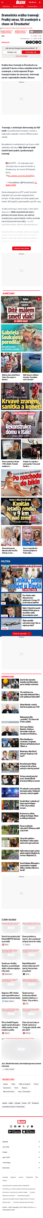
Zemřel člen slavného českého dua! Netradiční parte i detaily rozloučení (29, 682)
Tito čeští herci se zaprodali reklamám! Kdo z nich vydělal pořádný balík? (30, 694)
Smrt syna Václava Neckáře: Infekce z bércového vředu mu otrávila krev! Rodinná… (29, 730)
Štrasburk (35, 1103)
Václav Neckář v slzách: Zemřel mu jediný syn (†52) (29, 705)
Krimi (16, 1088)
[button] (14, 1132)
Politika (4, 616)
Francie (24, 1103)
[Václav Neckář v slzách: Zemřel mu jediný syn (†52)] (10, 708)
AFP (29, 1103)
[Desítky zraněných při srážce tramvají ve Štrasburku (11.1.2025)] (7, 31)
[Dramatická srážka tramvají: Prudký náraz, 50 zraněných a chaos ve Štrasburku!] (16, 28)
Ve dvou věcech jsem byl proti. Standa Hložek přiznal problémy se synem (30, 778)
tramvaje (17, 1103)
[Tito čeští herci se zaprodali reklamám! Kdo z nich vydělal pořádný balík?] (10, 696)
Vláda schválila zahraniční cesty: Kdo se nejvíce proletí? (31, 622)
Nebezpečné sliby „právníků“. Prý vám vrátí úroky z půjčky (29, 719)
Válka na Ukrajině (24, 1084)
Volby (13, 1084)
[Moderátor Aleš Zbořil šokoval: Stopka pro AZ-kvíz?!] (10, 755)
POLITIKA (5, 561)
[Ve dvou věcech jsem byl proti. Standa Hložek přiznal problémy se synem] (10, 780)
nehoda (4, 1103)
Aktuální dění (8, 1079)
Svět (3, 603)
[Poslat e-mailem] (39, 42)
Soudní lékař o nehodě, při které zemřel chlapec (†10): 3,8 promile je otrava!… (29, 804)
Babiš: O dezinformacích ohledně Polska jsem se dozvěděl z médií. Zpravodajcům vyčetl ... (31, 611)
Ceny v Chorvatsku (24, 1091)
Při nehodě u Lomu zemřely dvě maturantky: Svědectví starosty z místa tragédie (30, 790)
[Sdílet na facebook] (27, 42)
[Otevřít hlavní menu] (2, 2)
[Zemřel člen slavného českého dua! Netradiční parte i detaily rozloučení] (10, 684)
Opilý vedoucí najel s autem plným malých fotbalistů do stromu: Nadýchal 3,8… (30, 853)
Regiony (24, 1088)
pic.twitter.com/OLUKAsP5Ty (21, 175)
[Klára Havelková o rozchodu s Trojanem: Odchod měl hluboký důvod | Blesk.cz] (10, 742)
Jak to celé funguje (21, 56)
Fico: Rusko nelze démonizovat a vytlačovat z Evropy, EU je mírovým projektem (31, 599)
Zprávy (5, 1084)
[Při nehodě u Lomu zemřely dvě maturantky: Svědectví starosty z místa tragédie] (10, 792)
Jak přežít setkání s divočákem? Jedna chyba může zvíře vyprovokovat (29, 840)
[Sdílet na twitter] (30, 42)
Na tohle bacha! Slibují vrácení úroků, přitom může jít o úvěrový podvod (29, 766)
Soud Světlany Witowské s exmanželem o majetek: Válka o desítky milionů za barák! (30, 866)
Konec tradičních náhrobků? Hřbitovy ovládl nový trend (30, 828)
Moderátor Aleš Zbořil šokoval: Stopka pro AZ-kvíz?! (29, 753)
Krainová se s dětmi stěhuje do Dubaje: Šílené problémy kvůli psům (29, 815)
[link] (11, 1126)
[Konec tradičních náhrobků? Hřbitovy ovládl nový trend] (10, 830)
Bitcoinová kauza (8, 1091)
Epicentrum (7, 1088)
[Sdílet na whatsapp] (36, 42)
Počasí (36, 1084)
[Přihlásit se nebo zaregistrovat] (40, 2)
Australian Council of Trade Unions (13, 1107)
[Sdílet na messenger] (33, 42)
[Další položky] (40, 6)
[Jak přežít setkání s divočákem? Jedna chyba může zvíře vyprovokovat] (10, 842)
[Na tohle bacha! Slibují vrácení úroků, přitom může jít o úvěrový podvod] (10, 768)
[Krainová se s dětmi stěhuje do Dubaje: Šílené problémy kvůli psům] (10, 817)
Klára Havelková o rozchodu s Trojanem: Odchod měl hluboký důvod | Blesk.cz (30, 742)
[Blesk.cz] (21, 2)
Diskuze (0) (5, 42)
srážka (11, 1103)
